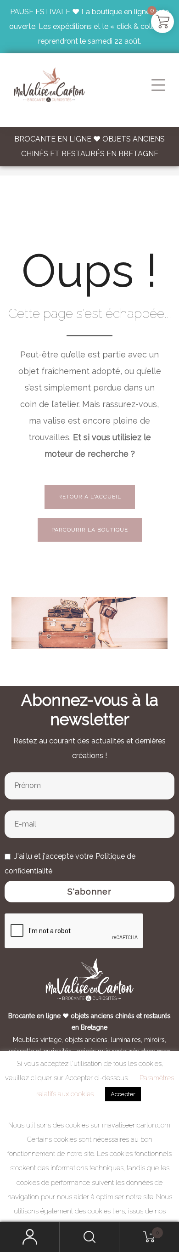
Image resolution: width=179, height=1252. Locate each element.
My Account (30, 1237)
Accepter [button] (123, 1094)
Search (89, 1237)
